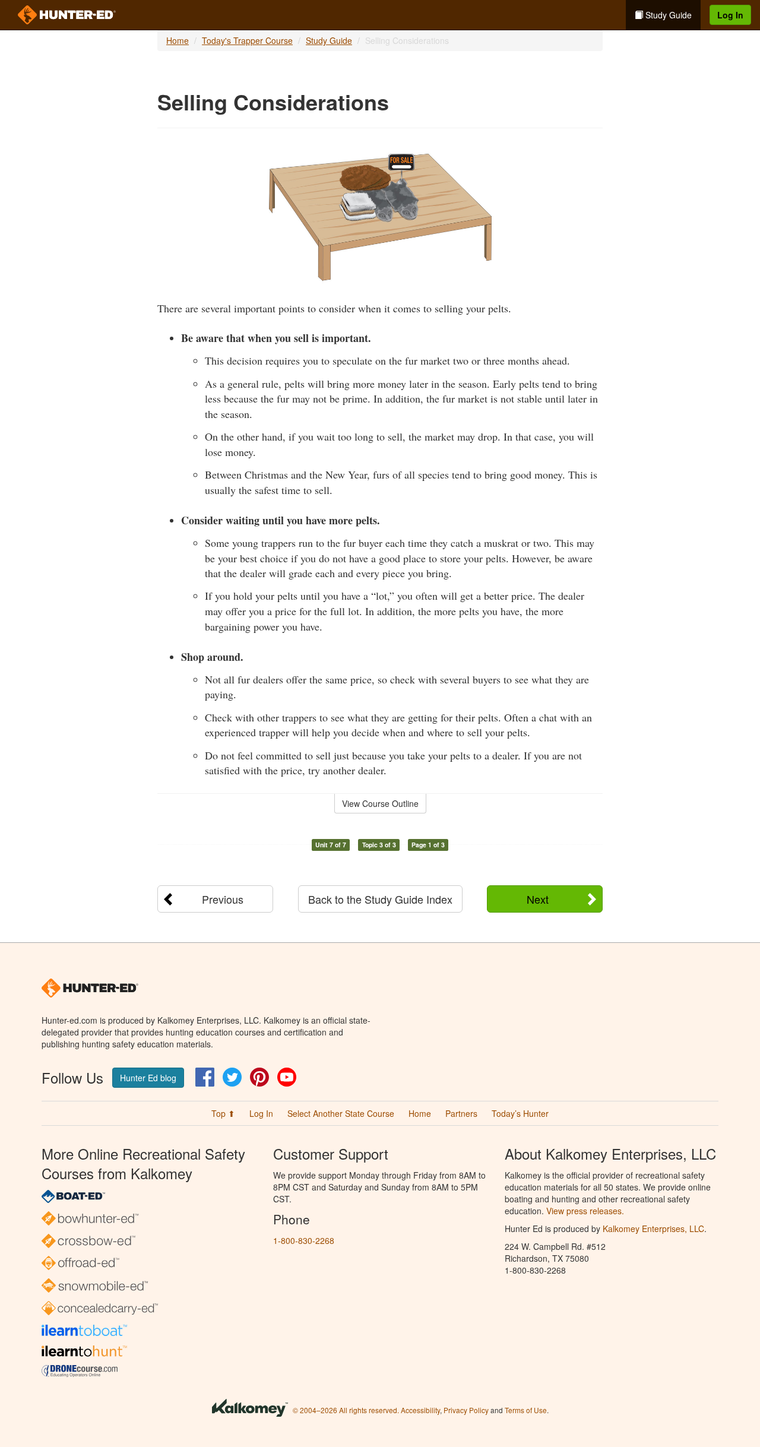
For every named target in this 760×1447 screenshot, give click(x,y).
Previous (222, 899)
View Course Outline (380, 803)
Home (177, 40)
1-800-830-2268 (303, 1240)
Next (538, 899)
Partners (461, 1113)
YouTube (286, 1077)
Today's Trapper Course (247, 40)
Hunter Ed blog (148, 1078)
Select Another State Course (340, 1113)
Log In (730, 15)
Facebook (204, 1077)
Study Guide (667, 15)
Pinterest (259, 1077)
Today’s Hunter (520, 1113)
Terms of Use (526, 1410)
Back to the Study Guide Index (380, 899)
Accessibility (420, 1410)
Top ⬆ (223, 1113)
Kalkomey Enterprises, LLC (653, 1228)
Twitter (232, 1077)
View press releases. (585, 1211)
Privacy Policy (466, 1410)
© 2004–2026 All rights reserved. (346, 1410)
